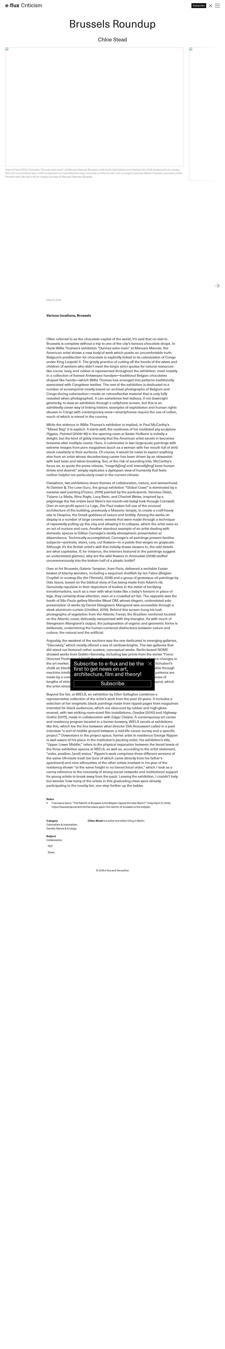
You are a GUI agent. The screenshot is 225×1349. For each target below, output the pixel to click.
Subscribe (112, 683)
